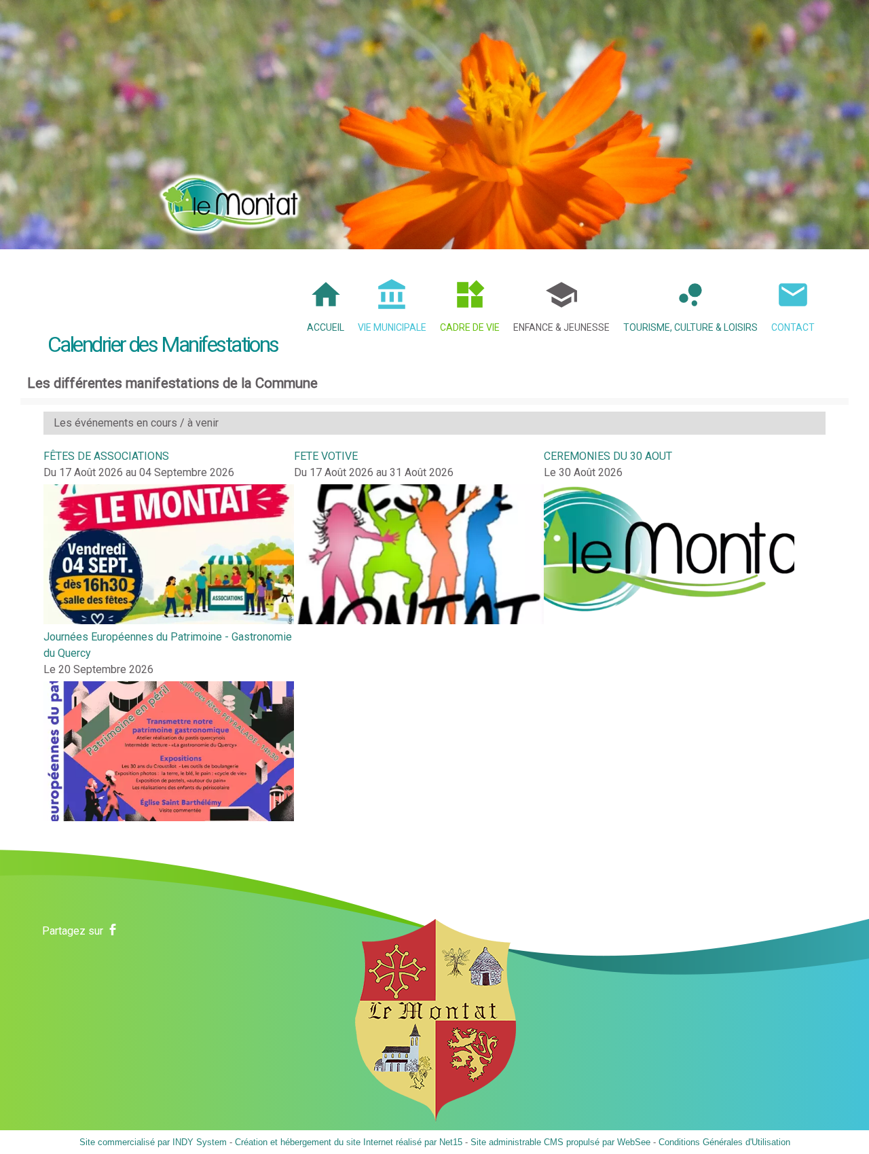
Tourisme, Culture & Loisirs (690, 327)
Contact (793, 327)
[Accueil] (230, 200)
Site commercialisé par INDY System (153, 1142)
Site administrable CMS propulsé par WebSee (560, 1142)
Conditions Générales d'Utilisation (724, 1142)
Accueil (325, 327)
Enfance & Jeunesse (561, 327)
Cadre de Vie (470, 327)
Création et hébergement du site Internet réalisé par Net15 (348, 1142)
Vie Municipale (392, 327)
